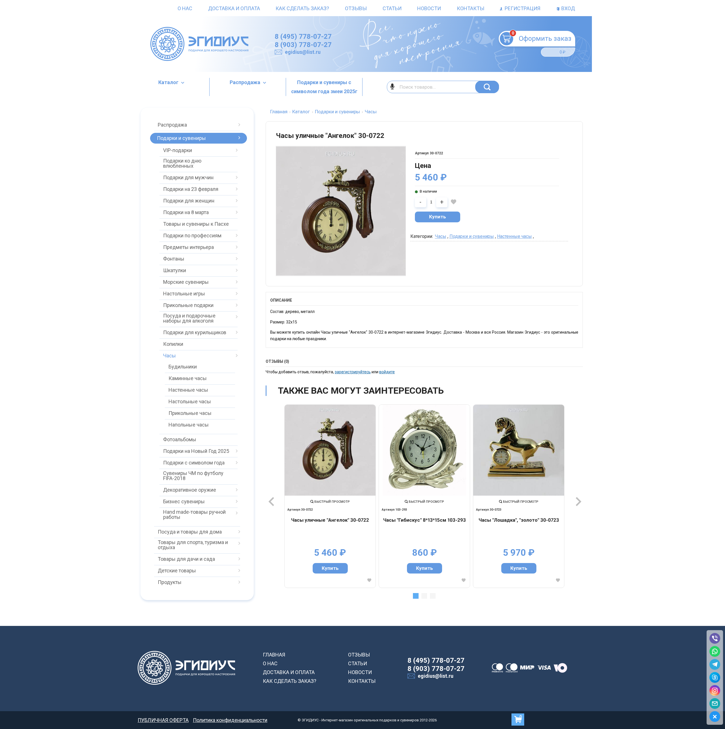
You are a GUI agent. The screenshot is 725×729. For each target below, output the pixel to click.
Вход (567, 8)
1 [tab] (416, 596)
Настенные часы (514, 236)
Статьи (392, 8)
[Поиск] (487, 87)
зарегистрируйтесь (353, 372)
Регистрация (522, 8)
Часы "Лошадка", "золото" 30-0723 (519, 520)
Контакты (470, 8)
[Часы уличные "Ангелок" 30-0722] (330, 450)
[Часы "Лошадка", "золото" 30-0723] (518, 450)
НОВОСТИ (360, 672)
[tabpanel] (330, 496)
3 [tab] (433, 596)
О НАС (270, 663)
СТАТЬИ (357, 663)
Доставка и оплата (234, 8)
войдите (387, 372)
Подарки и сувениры (471, 236)
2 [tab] (424, 596)
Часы (440, 236)
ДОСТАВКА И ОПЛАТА (289, 672)
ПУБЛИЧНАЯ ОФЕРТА (163, 720)
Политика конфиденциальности (230, 720)
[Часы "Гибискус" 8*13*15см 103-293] (424, 450)
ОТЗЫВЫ (359, 655)
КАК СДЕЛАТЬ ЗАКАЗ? (289, 681)
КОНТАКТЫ (362, 681)
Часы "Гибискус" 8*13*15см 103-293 (424, 520)
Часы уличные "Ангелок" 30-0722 (330, 520)
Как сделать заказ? (302, 8)
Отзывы (356, 8)
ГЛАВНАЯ (274, 655)
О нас (185, 8)
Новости (429, 8)
